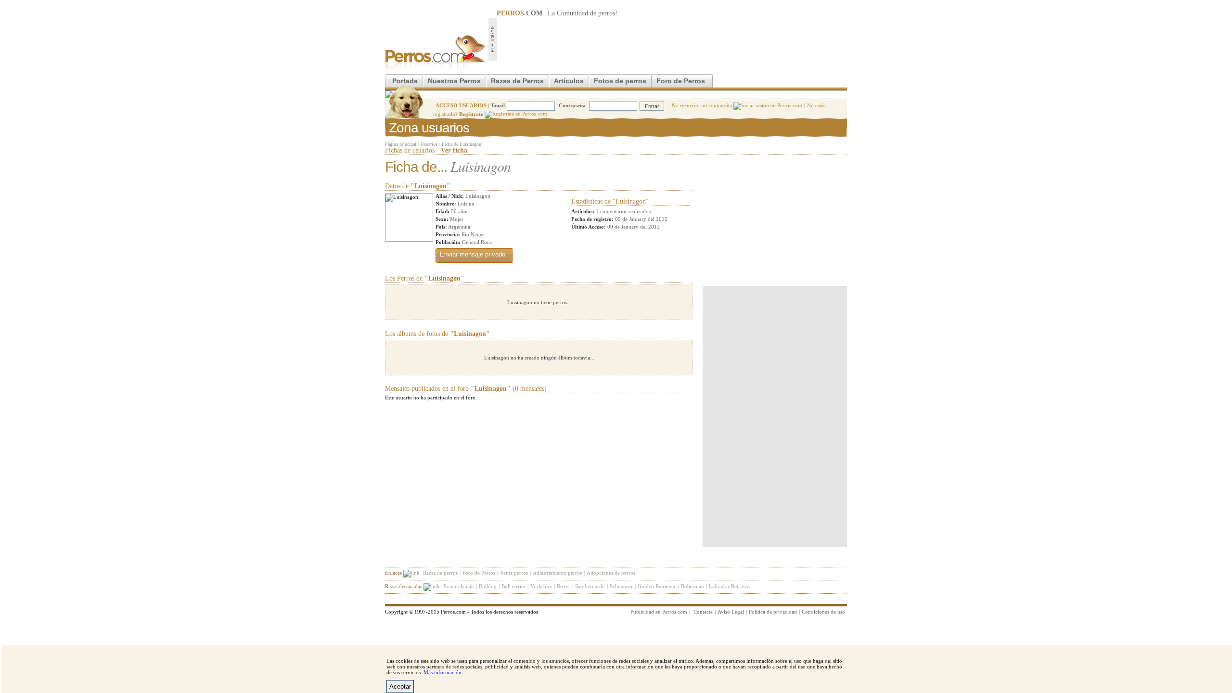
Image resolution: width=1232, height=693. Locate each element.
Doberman (692, 586)
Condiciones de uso (823, 612)
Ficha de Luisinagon (461, 144)
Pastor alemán (458, 586)
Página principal (400, 144)
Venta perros (514, 573)
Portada (405, 81)
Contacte (703, 612)
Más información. (443, 672)
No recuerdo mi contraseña (702, 105)
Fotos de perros (620, 81)
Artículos (569, 81)
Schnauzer (621, 586)
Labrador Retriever (730, 586)
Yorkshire (541, 586)
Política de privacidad (773, 612)
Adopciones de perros (611, 573)
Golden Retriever (657, 586)
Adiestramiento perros (557, 573)
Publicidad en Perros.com (658, 612)
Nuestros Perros (454, 81)
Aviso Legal (731, 612)
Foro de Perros (680, 81)
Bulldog (488, 586)
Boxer (563, 586)
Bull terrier (513, 586)
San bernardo (590, 586)
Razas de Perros (517, 81)
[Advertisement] (672, 39)
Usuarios (429, 144)
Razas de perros (440, 573)
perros (606, 13)
